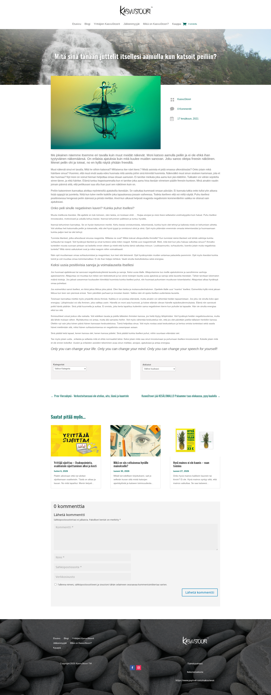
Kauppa (176, 24)
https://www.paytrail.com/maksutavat (195, 680)
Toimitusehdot (195, 663)
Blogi (87, 24)
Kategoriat (58, 364)
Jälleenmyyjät (131, 24)
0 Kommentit (184, 109)
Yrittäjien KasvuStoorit (107, 24)
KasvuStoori (184, 99)
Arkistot (147, 364)
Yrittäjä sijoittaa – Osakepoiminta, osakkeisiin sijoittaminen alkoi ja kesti (75, 464)
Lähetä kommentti (199, 592)
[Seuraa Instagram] (138, 667)
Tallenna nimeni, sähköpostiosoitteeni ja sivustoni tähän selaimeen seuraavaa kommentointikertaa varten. (112, 584)
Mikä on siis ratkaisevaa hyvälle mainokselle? (131, 464)
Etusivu (76, 24)
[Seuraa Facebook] (132, 667)
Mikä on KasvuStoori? (156, 24)
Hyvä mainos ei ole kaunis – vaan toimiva (191, 464)
